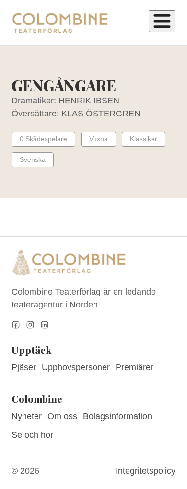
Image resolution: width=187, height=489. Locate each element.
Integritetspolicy (145, 471)
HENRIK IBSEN (88, 100)
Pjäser (24, 367)
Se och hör (32, 435)
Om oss (62, 416)
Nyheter (27, 416)
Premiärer (134, 367)
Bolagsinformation (117, 416)
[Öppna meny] (162, 21)
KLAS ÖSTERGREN (100, 113)
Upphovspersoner (76, 367)
